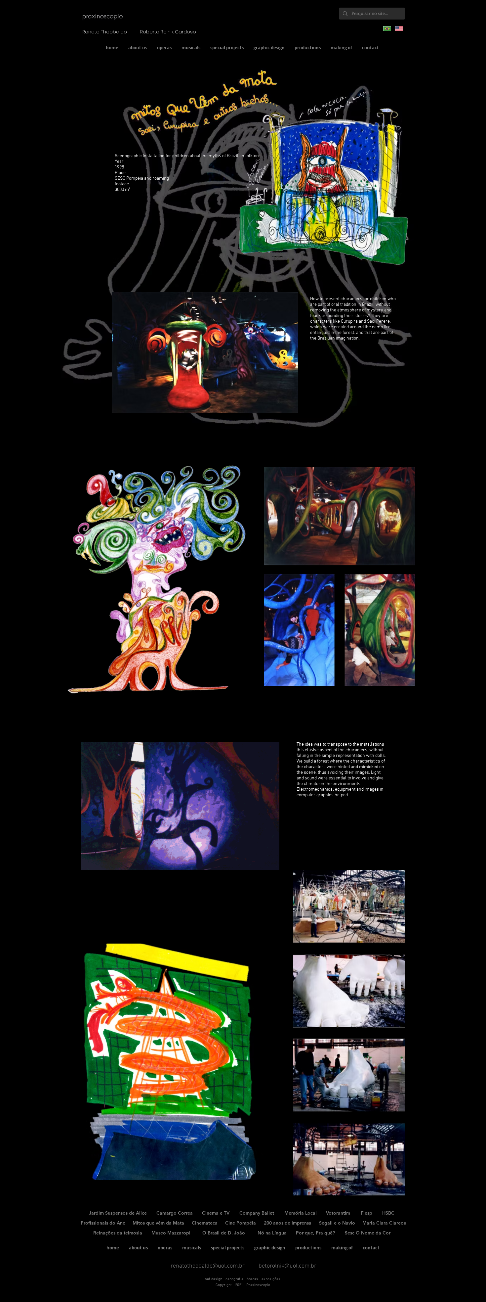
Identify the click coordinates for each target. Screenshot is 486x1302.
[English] (399, 28)
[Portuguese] (387, 28)
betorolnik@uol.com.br (287, 1266)
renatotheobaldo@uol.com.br (208, 1266)
